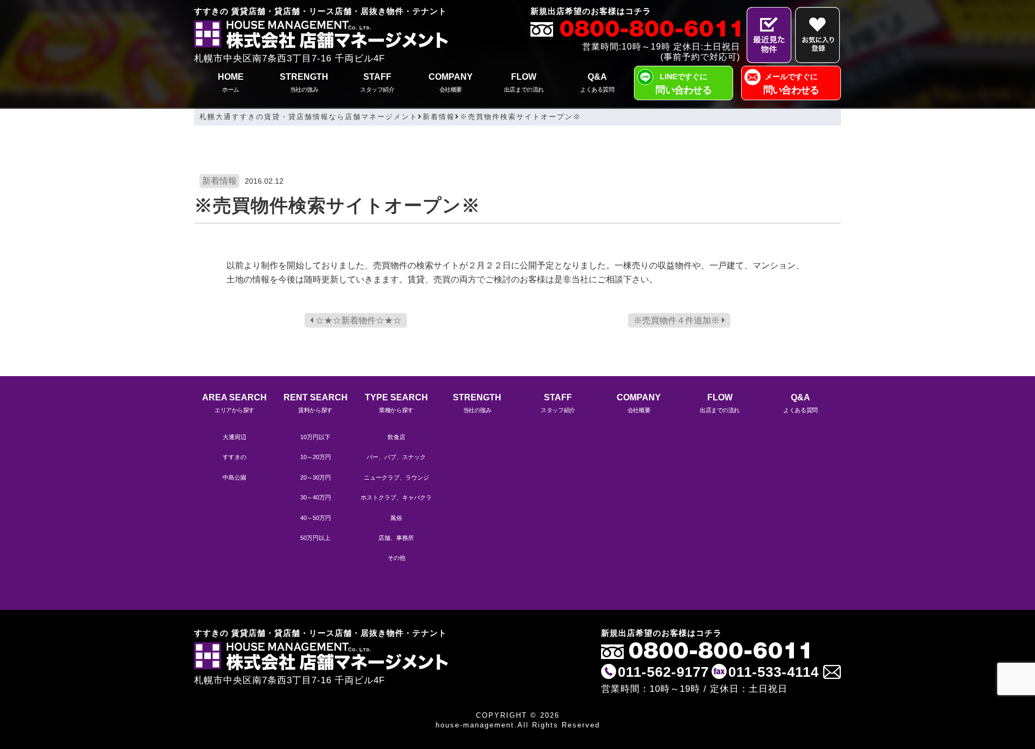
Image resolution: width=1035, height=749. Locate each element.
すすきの (234, 457)
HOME (231, 82)
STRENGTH (304, 82)
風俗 (396, 518)
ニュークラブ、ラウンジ (396, 477)
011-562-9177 (663, 672)
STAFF (377, 82)
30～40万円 (315, 497)
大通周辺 (234, 437)
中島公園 (234, 477)
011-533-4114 (773, 672)
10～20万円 (315, 457)
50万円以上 (315, 538)
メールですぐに (791, 83)
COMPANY (451, 82)
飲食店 (396, 437)
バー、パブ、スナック (396, 457)
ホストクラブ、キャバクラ (396, 497)
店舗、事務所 (396, 538)
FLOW (524, 82)
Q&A (597, 82)
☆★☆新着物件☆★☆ (357, 320)
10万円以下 (315, 437)
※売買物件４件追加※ (677, 320)
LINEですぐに (684, 83)
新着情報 (219, 180)
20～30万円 (315, 477)
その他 (396, 557)
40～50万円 (315, 518)
